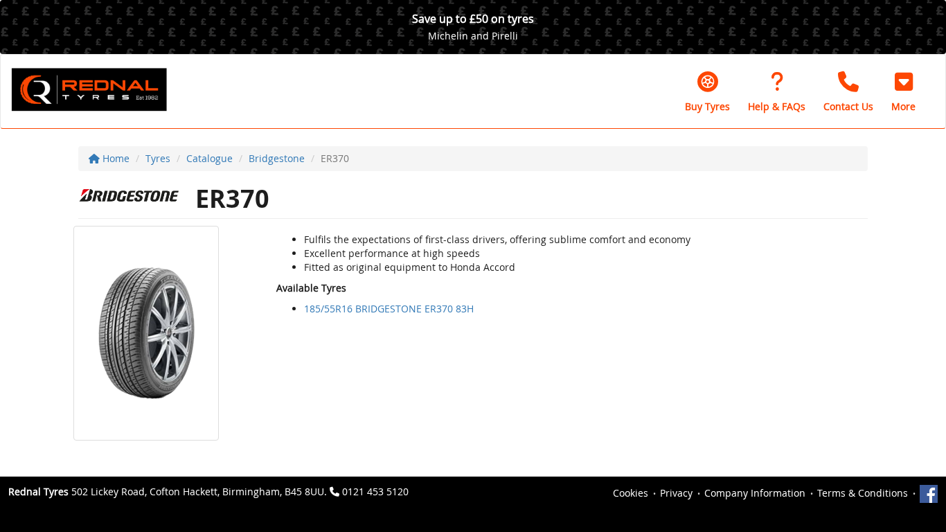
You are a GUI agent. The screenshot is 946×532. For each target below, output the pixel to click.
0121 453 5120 (375, 491)
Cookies (630, 492)
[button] (903, 91)
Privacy (676, 492)
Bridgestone (277, 158)
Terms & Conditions (862, 492)
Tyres (157, 158)
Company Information (754, 492)
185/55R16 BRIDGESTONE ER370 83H (389, 308)
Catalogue (209, 158)
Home (115, 158)
